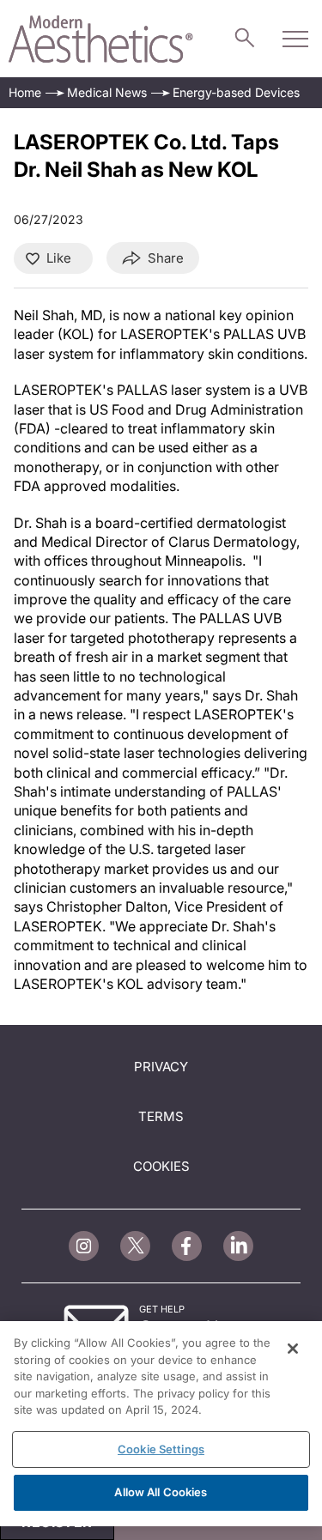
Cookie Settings (161, 1449)
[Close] (293, 1348)
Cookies (161, 1166)
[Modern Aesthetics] (101, 39)
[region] (161, 1423)
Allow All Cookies (160, 1492)
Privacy (161, 1066)
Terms (161, 1116)
